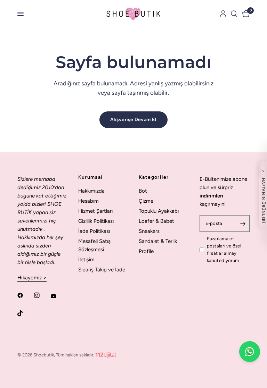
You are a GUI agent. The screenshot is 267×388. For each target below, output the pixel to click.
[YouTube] (58, 296)
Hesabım (88, 201)
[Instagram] (41, 295)
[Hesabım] (223, 14)
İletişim (86, 259)
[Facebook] (25, 295)
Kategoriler (154, 177)
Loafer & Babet (156, 221)
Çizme (146, 201)
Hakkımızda (91, 191)
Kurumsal (90, 177)
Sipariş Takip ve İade (101, 270)
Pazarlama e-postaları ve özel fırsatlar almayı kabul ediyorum (224, 249)
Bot (143, 191)
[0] (245, 14)
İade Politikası (94, 231)
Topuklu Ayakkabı (159, 211)
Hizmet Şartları (95, 211)
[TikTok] (25, 313)
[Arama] (234, 14)
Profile (146, 251)
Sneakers (149, 231)
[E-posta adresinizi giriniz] (243, 223)
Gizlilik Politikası (96, 221)
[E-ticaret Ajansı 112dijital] (105, 353)
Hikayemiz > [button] (32, 278)
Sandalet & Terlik (158, 241)
